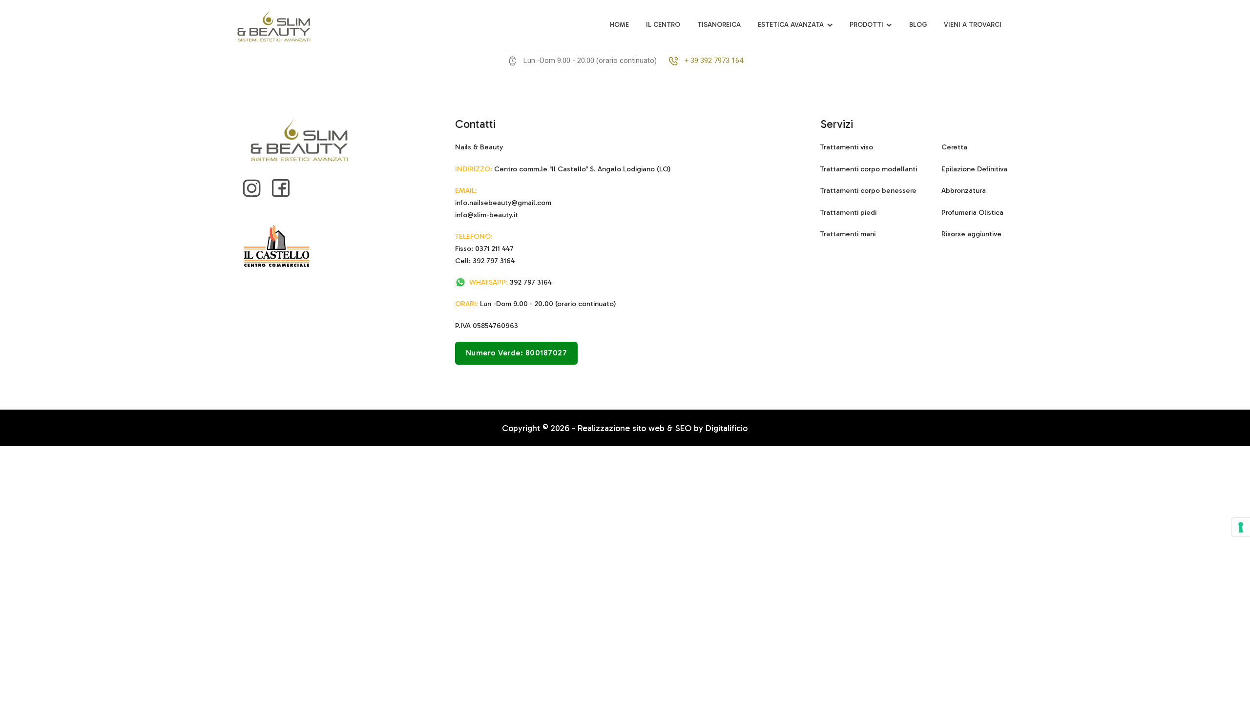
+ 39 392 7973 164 (714, 61)
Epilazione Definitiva (974, 169)
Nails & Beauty (479, 147)
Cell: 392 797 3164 (485, 260)
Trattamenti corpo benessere (868, 190)
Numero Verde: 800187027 (516, 352)
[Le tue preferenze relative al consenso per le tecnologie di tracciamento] (1240, 527)
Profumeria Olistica (972, 212)
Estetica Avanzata (791, 25)
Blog (918, 25)
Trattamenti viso (846, 147)
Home (619, 25)
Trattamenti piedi (848, 212)
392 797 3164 (510, 282)
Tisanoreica (719, 25)
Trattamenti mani (847, 233)
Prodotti (866, 25)
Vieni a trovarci (972, 25)
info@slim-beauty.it (486, 214)
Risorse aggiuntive (971, 233)
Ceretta (954, 147)
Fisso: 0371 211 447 (484, 248)
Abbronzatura (963, 190)
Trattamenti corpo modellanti (868, 169)
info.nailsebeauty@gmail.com (503, 202)
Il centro (663, 25)
